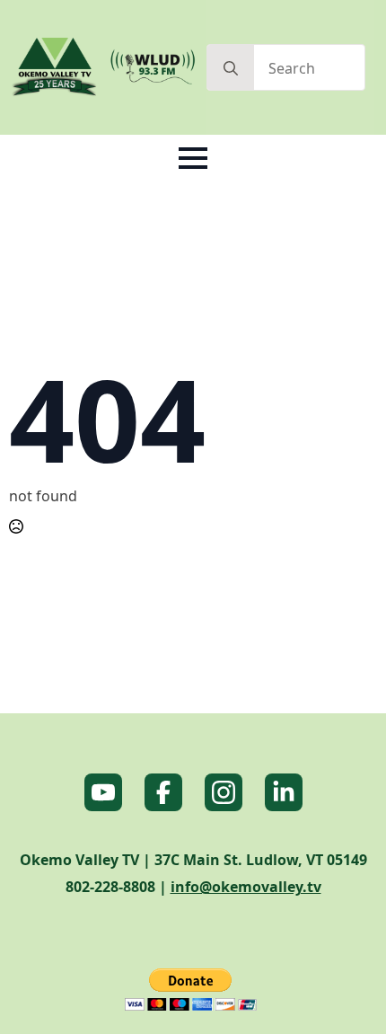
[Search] (230, 68)
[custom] (103, 792)
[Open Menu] (193, 158)
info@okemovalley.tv (246, 887)
